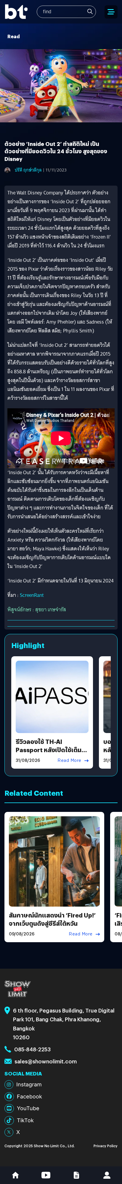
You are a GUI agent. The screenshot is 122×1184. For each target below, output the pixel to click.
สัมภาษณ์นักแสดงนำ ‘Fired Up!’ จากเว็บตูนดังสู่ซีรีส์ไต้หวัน (52, 919)
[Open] (111, 12)
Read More (69, 760)
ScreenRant (32, 595)
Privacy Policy (106, 1145)
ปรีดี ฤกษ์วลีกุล (28, 170)
